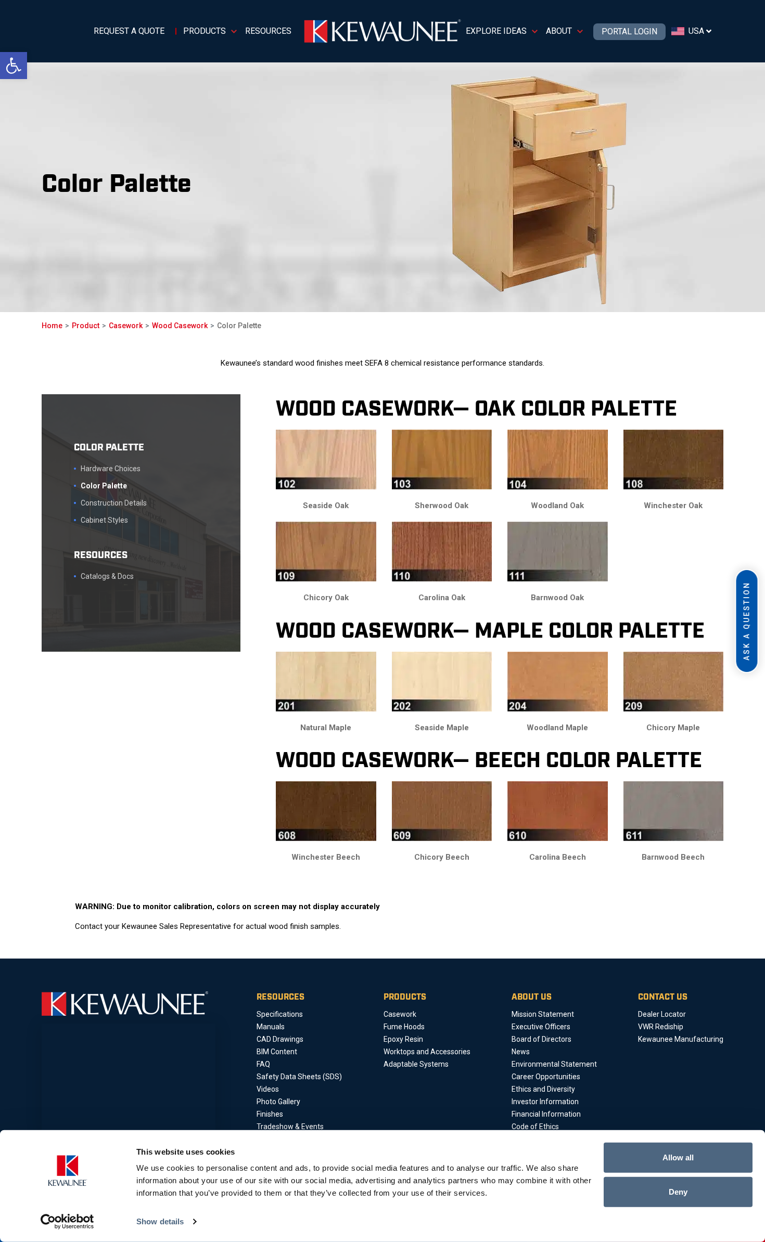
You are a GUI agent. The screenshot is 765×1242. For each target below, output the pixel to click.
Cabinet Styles (104, 520)
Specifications (280, 1014)
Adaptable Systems (416, 1064)
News (521, 1051)
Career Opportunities (546, 1076)
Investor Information (545, 1101)
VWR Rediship (660, 1027)
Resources (268, 31)
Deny (678, 1191)
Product (85, 325)
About (559, 31)
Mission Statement (543, 1014)
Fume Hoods (404, 1027)
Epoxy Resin (403, 1039)
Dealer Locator (662, 1014)
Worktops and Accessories (427, 1051)
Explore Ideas (496, 31)
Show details (160, 1221)
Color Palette (104, 486)
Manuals (271, 1027)
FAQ (263, 1064)
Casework (126, 325)
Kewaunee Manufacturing (680, 1039)
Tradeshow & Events (290, 1126)
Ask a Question (747, 621)
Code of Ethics (535, 1126)
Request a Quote (129, 31)
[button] (13, 65)
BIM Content (277, 1051)
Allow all (678, 1157)
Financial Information (546, 1114)
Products (204, 31)
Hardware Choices (111, 468)
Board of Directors (541, 1039)
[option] (116, 187)
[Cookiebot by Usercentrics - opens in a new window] (67, 1222)
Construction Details (114, 503)
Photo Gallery (278, 1101)
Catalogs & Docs (107, 576)
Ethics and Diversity (543, 1089)
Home (52, 325)
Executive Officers (541, 1027)
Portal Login (629, 32)
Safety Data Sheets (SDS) (299, 1076)
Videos (268, 1089)
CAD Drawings (280, 1039)
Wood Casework (180, 325)
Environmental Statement (554, 1064)
